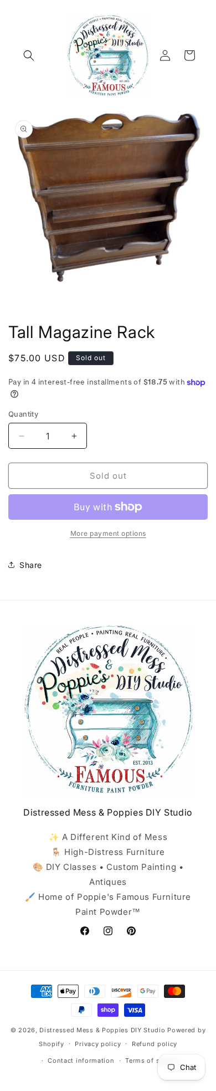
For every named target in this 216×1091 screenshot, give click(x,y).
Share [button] (30, 565)
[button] (29, 55)
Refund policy (154, 1044)
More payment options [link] (108, 533)
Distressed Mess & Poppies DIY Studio (103, 1030)
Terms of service (152, 1060)
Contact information (81, 1060)
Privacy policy (98, 1044)
